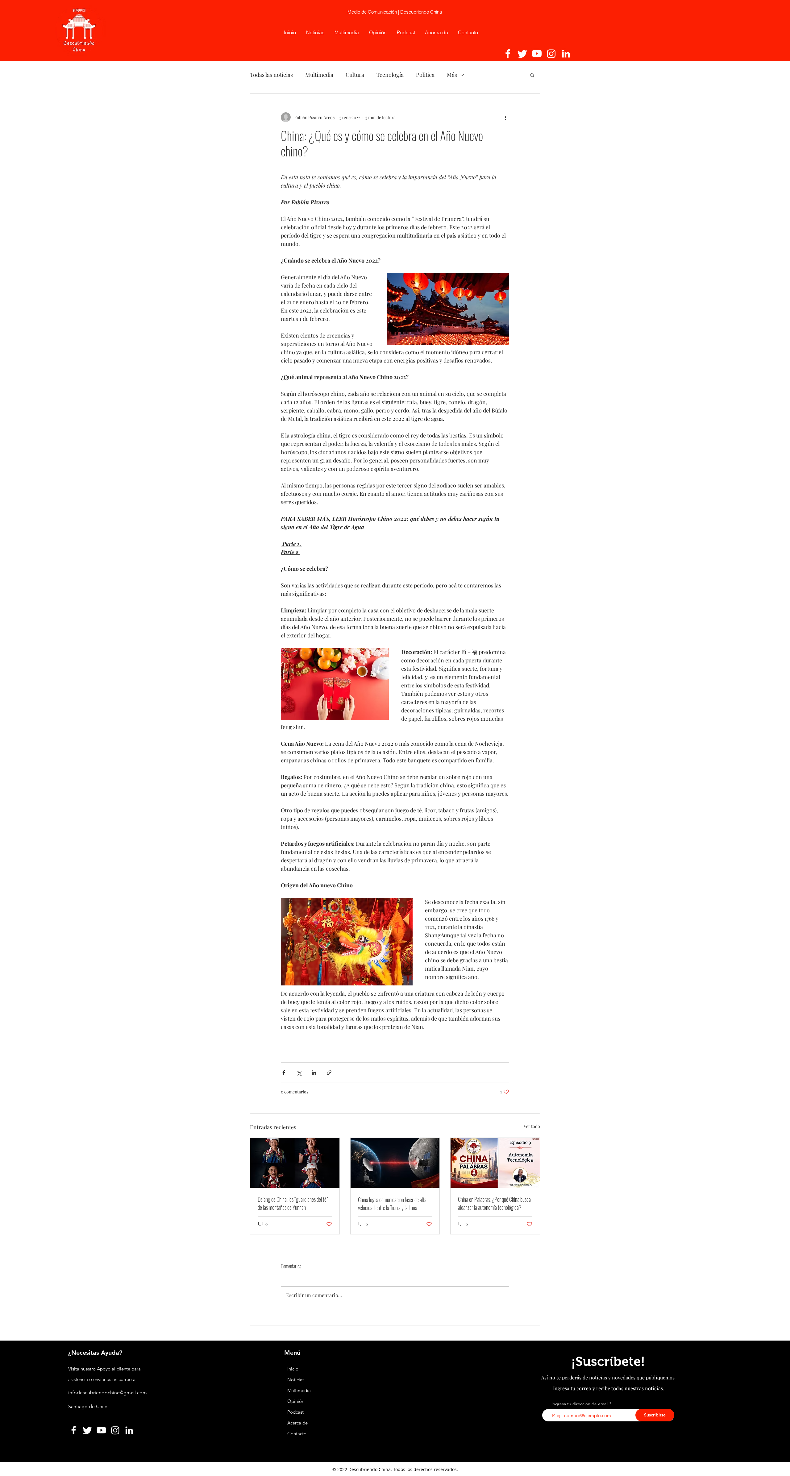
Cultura (355, 74)
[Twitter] (522, 53)
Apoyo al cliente (113, 1369)
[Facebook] (508, 53)
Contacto (296, 1434)
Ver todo (532, 1126)
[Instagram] (551, 53)
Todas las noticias (271, 74)
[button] (532, 75)
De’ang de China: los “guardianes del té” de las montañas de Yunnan (293, 1203)
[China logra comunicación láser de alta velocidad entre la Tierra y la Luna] (395, 1163)
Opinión (296, 1401)
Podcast (295, 1412)
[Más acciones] (505, 117)
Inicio (292, 1369)
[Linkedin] (566, 53)
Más (452, 74)
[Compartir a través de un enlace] (329, 1073)
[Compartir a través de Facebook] (284, 1073)
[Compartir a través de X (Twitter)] (299, 1073)
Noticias (295, 1380)
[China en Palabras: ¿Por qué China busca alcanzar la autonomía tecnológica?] (495, 1163)
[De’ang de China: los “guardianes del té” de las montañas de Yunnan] (294, 1163)
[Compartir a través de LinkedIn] (314, 1073)
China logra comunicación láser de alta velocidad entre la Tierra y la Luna (392, 1204)
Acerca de (297, 1423)
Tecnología (390, 74)
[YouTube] (537, 53)
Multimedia (319, 74)
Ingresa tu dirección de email (579, 1404)
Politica (425, 74)
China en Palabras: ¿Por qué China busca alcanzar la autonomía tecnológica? (494, 1203)
